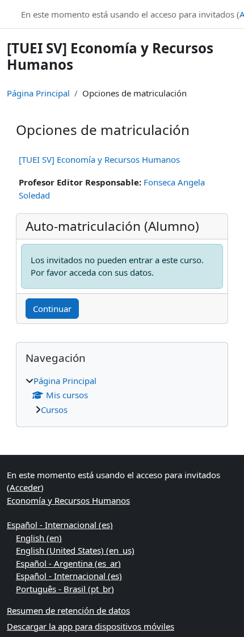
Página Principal (38, 93)
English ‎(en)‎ (39, 537)
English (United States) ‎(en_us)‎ (75, 550)
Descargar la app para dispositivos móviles (90, 626)
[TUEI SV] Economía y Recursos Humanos (99, 159)
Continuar (52, 308)
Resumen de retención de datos (68, 610)
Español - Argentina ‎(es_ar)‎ (68, 563)
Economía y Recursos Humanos (68, 500)
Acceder (25, 487)
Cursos (54, 409)
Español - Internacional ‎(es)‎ (60, 524)
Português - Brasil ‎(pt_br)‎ (65, 588)
